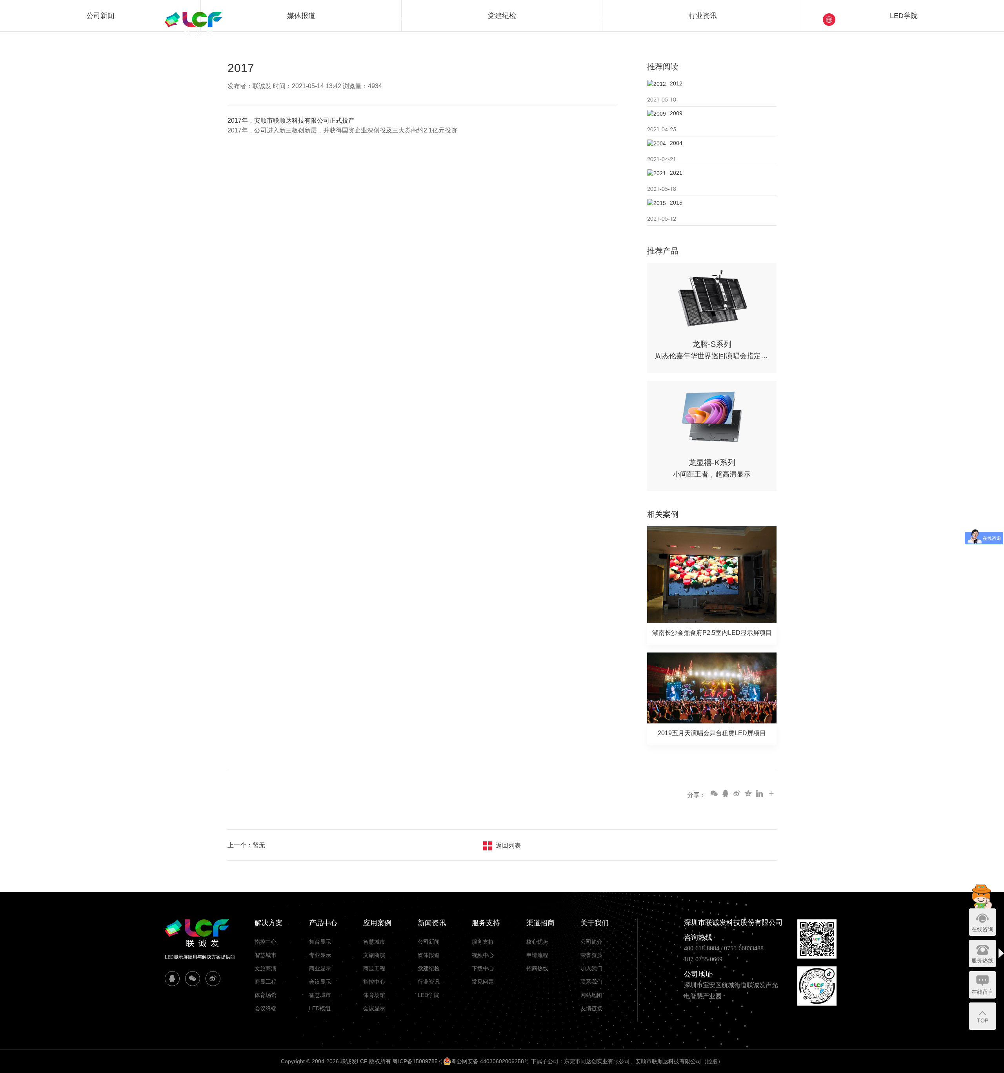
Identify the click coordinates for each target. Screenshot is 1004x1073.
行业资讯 (429, 982)
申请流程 (537, 955)
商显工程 (265, 982)
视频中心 (483, 955)
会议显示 (320, 982)
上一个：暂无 (246, 845)
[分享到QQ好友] (725, 793)
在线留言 (982, 992)
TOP (982, 1020)
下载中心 (483, 968)
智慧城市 (265, 955)
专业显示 (320, 955)
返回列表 (508, 845)
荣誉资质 (591, 955)
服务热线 (982, 960)
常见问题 (483, 982)
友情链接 (591, 1008)
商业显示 (320, 968)
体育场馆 (265, 995)
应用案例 (453, 20)
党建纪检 (663, 20)
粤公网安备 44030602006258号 (490, 1061)
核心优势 (537, 942)
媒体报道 (429, 955)
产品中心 (400, 20)
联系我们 (591, 982)
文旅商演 (265, 968)
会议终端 (265, 1008)
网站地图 (591, 995)
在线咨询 (982, 929)
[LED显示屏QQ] (172, 978)
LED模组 (320, 1008)
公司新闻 (429, 942)
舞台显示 (320, 942)
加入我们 (591, 968)
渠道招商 (611, 20)
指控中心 (265, 942)
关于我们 (716, 20)
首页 (302, 20)
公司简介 (591, 942)
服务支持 (558, 20)
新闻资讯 (505, 20)
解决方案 (348, 20)
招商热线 (537, 968)
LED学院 (428, 995)
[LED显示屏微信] (192, 978)
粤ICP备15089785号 (418, 1061)
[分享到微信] (714, 793)
